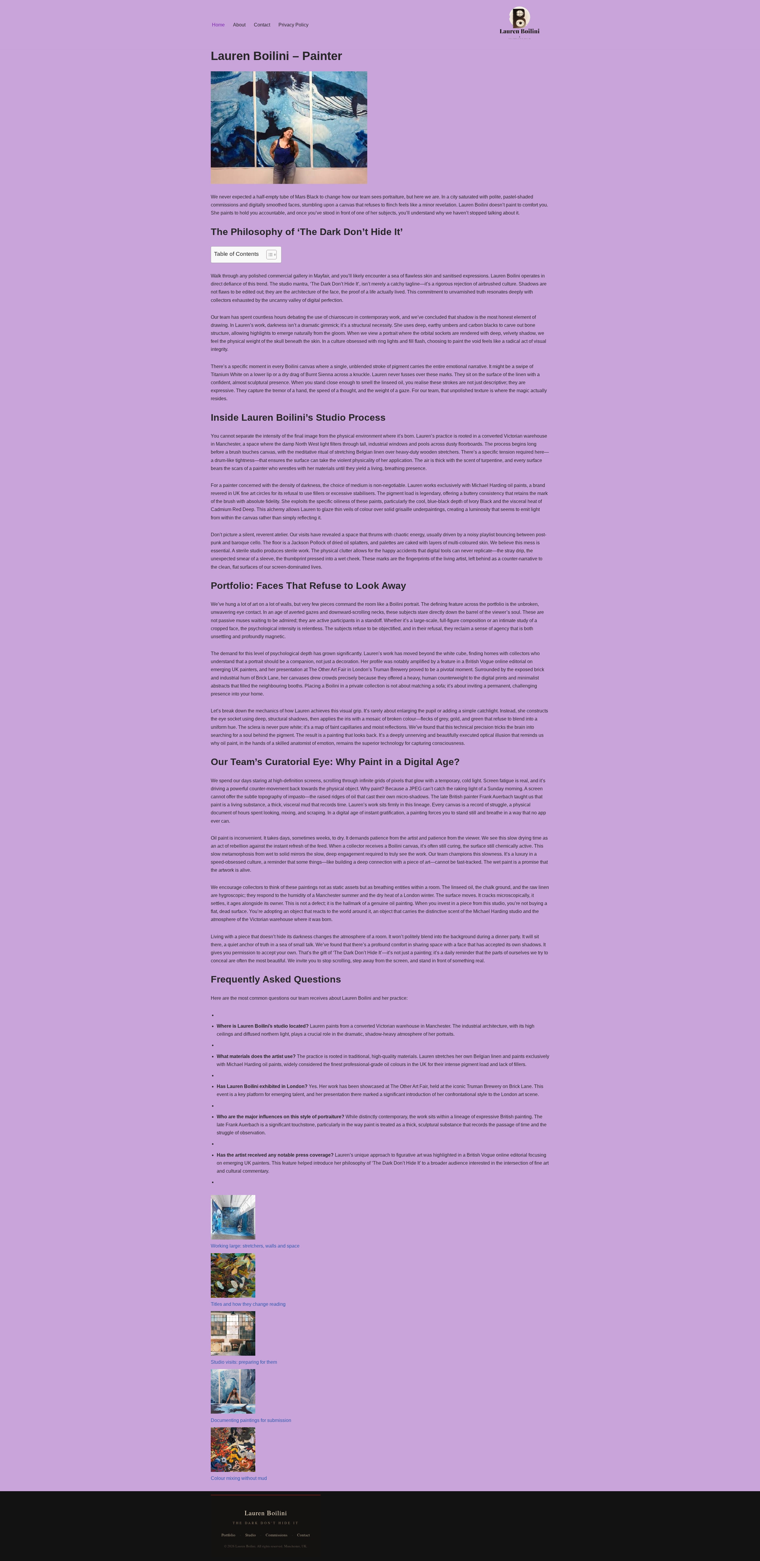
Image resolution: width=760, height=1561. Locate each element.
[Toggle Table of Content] (268, 255)
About (239, 24)
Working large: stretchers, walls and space (255, 1245)
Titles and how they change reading (248, 1304)
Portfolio (228, 1535)
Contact (262, 24)
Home (218, 24)
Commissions (276, 1535)
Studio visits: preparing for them (244, 1362)
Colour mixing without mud (239, 1478)
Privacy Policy (293, 24)
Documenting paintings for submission (251, 1420)
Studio (250, 1535)
